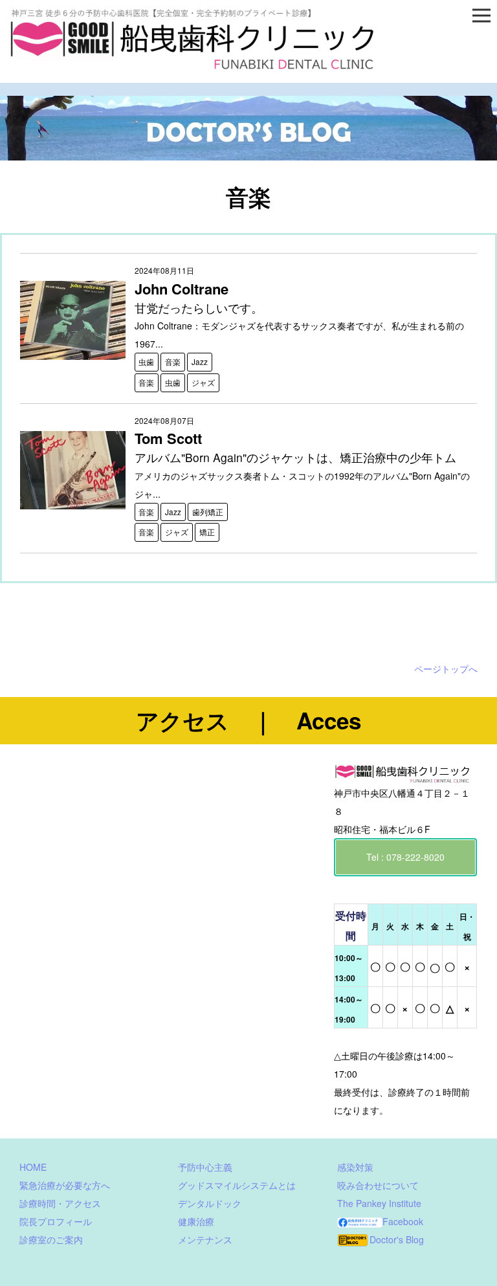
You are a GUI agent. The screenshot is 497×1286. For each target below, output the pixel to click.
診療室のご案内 (51, 1239)
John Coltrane (181, 288)
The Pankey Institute (379, 1203)
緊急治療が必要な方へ (64, 1185)
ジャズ (203, 382)
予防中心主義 (205, 1166)
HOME (33, 1166)
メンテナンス (205, 1239)
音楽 (173, 361)
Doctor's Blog (397, 1239)
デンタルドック (209, 1203)
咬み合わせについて (378, 1185)
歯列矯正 (207, 511)
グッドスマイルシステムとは (237, 1185)
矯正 (207, 531)
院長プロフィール (55, 1221)
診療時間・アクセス (60, 1203)
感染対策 (355, 1166)
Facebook (402, 1221)
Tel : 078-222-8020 (405, 856)
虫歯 (146, 361)
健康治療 (196, 1221)
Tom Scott (168, 438)
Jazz (200, 361)
